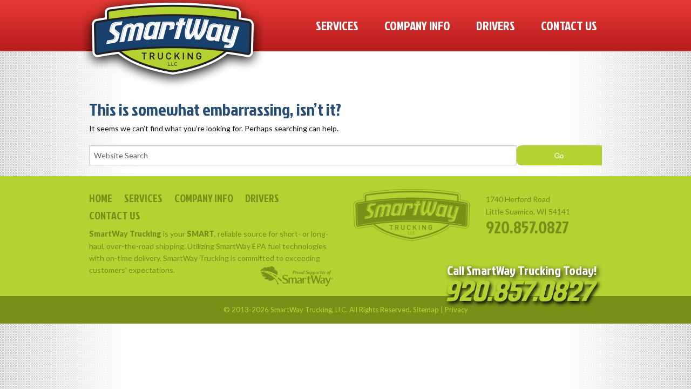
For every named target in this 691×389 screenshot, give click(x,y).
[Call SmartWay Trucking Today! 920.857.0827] (521, 293)
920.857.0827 (527, 226)
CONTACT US (114, 215)
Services (337, 25)
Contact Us (569, 25)
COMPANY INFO (203, 197)
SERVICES (143, 197)
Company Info (417, 25)
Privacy (456, 309)
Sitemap (426, 309)
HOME (100, 197)
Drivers (495, 25)
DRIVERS (262, 197)
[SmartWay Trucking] (173, 44)
